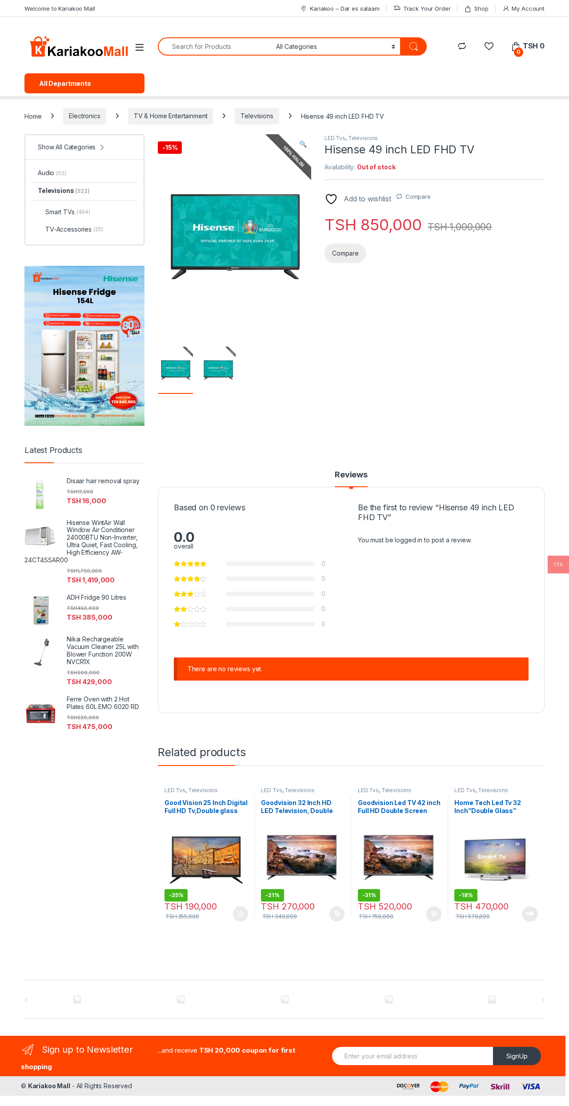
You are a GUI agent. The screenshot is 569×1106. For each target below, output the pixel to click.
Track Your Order (427, 8)
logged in (408, 540)
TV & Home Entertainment (171, 116)
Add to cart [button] (240, 914)
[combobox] (214, 46)
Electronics (84, 116)
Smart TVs (67, 212)
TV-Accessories (74, 229)
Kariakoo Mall (49, 1086)
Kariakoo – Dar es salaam (345, 8)
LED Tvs (335, 138)
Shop (481, 8)
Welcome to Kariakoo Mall (59, 8)
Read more (530, 914)
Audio (52, 172)
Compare (418, 196)
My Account (528, 8)
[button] (303, 144)
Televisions (256, 116)
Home (32, 116)
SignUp (517, 1056)
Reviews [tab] (351, 475)
